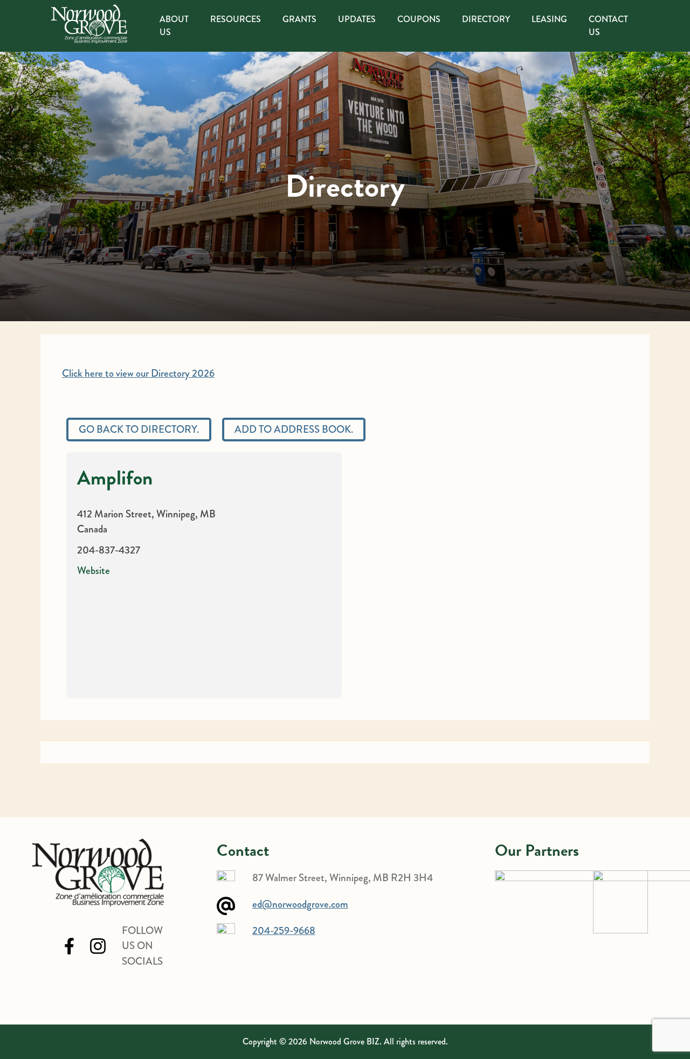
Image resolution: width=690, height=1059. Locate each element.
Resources (235, 19)
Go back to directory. (139, 429)
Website (93, 570)
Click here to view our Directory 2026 (138, 373)
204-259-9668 (283, 930)
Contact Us (608, 25)
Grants (299, 19)
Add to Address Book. (293, 429)
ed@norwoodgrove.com (300, 904)
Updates (357, 19)
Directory (486, 19)
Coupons (418, 19)
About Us (174, 25)
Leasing (549, 19)
